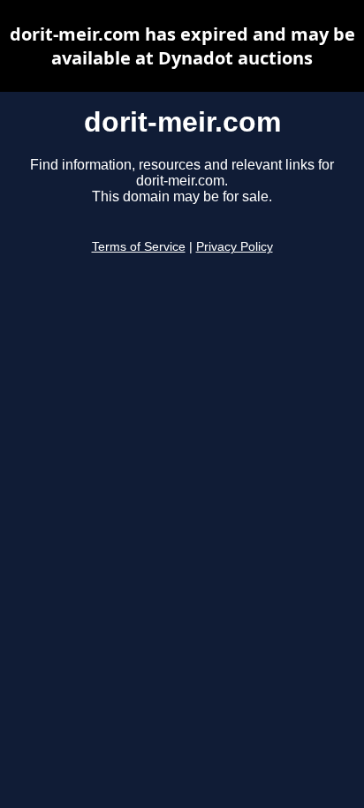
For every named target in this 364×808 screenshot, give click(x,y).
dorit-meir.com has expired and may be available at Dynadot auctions (182, 46)
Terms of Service (139, 246)
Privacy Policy (234, 246)
